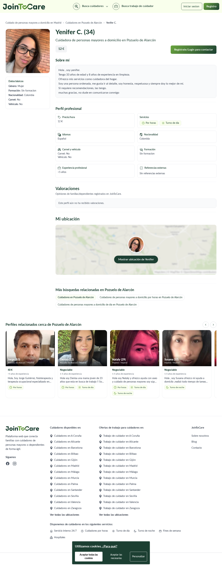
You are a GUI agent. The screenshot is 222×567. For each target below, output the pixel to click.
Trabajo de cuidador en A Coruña (121, 436)
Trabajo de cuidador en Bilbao (120, 454)
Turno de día (123, 531)
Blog (194, 441)
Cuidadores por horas (96, 531)
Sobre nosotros (200, 436)
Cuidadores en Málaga (66, 472)
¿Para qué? (109, 546)
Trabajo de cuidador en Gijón (119, 460)
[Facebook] (8, 463)
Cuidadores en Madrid (66, 466)
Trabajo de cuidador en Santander (121, 490)
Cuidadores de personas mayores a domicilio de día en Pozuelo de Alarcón (97, 305)
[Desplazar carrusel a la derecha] (213, 325)
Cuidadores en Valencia (67, 502)
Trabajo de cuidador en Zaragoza (121, 508)
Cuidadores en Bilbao (66, 454)
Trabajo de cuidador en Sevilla (120, 496)
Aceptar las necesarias (116, 557)
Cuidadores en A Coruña (67, 436)
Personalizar (138, 556)
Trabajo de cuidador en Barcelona (122, 448)
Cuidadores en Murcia (66, 478)
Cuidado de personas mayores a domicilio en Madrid (33, 23)
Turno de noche (146, 531)
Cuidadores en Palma (66, 484)
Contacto (196, 448)
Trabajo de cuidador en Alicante (120, 441)
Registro (211, 6)
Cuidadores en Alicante (67, 441)
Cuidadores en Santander (68, 490)
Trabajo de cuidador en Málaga (120, 472)
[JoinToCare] (24, 6)
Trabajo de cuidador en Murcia (120, 478)
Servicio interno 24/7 (65, 531)
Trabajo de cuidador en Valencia (121, 502)
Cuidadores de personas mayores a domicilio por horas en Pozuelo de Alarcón (141, 297)
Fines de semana (172, 531)
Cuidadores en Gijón (65, 460)
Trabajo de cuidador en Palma (119, 484)
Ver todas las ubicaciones (64, 515)
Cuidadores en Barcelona (68, 448)
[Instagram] (14, 463)
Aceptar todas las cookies (89, 557)
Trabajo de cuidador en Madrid (120, 466)
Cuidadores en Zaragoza (67, 508)
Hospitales (59, 537)
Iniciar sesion (191, 6)
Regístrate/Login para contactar (193, 49)
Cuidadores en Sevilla (66, 496)
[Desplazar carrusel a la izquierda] (206, 325)
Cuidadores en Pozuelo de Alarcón (84, 23)
